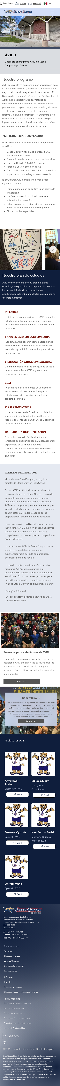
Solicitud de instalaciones (14, 1013)
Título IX (7, 982)
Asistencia (8, 951)
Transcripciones (10, 971)
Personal (37, 3)
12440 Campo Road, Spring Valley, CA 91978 (21, 922)
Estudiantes (8, 3)
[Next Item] (53, 249)
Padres (23, 3)
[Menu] (52, 12)
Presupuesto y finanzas (13, 987)
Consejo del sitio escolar (14, 966)
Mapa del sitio (9, 927)
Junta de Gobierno (11, 961)
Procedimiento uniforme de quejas (17, 1023)
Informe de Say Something (14, 1028)
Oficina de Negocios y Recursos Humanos (21, 992)
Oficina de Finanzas (12, 956)
